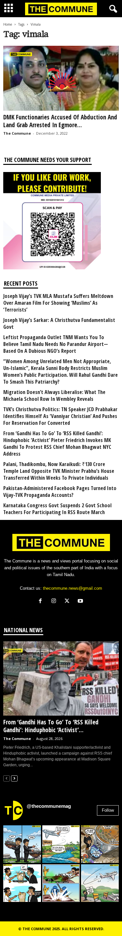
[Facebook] (41, 601)
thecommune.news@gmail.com (72, 588)
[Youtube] (81, 601)
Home (7, 24)
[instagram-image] (22, 844)
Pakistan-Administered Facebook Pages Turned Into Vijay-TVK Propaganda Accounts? (59, 492)
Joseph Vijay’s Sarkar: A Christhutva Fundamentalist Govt (59, 323)
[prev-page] (6, 778)
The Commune (17, 133)
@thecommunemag (49, 806)
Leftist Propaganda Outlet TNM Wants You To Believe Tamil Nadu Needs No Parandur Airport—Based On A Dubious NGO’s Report (55, 344)
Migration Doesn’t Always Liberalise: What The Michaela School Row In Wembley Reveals (54, 395)
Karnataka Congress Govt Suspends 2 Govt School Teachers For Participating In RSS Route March (57, 509)
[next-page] (14, 778)
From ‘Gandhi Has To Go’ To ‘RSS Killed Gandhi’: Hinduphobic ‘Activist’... (51, 726)
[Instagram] (55, 601)
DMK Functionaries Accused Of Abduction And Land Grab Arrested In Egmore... (60, 121)
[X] (68, 601)
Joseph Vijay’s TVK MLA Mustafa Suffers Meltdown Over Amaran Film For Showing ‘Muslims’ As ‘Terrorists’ (58, 303)
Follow (108, 810)
